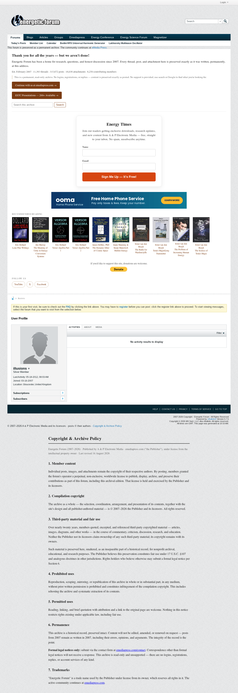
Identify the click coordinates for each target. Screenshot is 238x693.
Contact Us (168, 409)
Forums (15, 37)
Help (155, 409)
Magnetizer (160, 37)
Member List (36, 43)
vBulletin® (212, 419)
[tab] (74, 327)
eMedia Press (99, 47)
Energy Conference (102, 37)
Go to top (221, 409)
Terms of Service (201, 409)
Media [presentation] (99, 327)
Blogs (30, 37)
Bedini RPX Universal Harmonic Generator (82, 43)
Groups (58, 37)
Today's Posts (18, 43)
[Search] (225, 21)
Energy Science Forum (133, 37)
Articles (43, 37)
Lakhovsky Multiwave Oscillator (125, 43)
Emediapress (77, 37)
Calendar (51, 43)
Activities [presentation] (74, 327)
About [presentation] (87, 327)
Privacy (183, 409)
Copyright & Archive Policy (107, 426)
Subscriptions (21, 393)
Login (223, 2)
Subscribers (20, 398)
